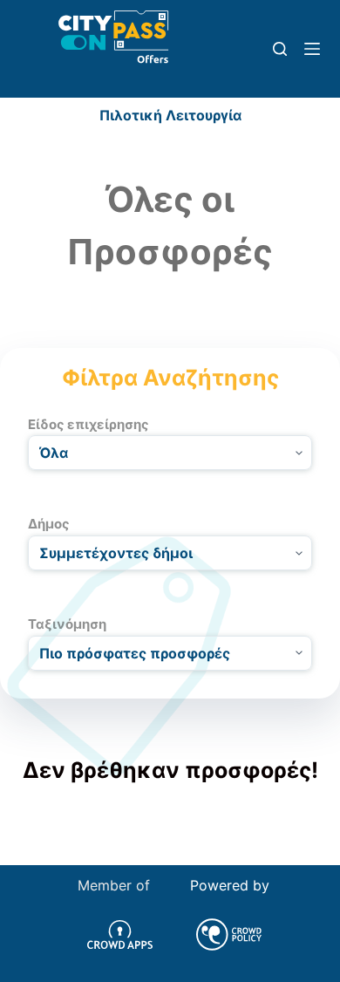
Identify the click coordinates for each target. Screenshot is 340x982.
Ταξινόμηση (67, 624)
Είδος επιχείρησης (88, 424)
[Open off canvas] (312, 49)
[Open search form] (280, 49)
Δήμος (49, 523)
